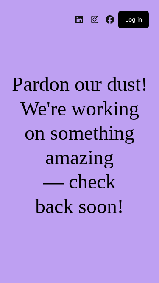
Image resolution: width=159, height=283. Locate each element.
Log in (133, 19)
